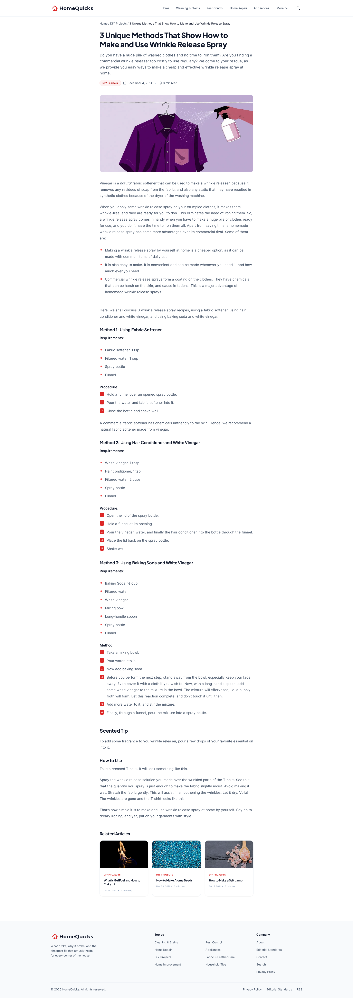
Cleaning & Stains (188, 8)
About (260, 942)
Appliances (261, 8)
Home (165, 8)
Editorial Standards (269, 949)
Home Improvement (168, 964)
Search (261, 964)
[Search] (298, 8)
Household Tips (216, 964)
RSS (299, 989)
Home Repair (238, 8)
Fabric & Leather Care (220, 957)
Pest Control (215, 8)
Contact (261, 957)
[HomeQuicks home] (73, 8)
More (280, 8)
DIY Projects (118, 23)
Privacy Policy (265, 971)
